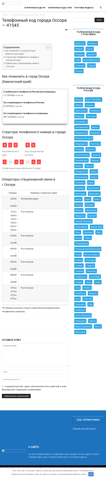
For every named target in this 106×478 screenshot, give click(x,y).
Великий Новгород (83, 138)
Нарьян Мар (96, 227)
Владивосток (81, 133)
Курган (78, 199)
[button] (100, 7)
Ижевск (78, 166)
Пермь (88, 238)
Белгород (91, 116)
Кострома (79, 188)
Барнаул (79, 116)
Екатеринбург (81, 160)
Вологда (79, 149)
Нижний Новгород (83, 221)
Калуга (94, 177)
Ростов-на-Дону (91, 254)
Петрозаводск (81, 243)
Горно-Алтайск (82, 155)
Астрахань (95, 110)
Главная (5, 15)
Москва (78, 99)
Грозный (96, 155)
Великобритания (91, 60)
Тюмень (87, 288)
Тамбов (78, 282)
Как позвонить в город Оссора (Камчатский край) (20, 52)
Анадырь (90, 105)
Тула (77, 288)
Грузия (90, 49)
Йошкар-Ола (81, 171)
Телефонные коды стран (60, 8)
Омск (77, 232)
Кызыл (97, 199)
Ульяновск (80, 304)
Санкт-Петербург (93, 99)
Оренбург (88, 232)
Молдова (79, 54)
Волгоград (95, 144)
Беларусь (92, 43)
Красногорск (93, 188)
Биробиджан (81, 122)
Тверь (88, 282)
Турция (91, 65)
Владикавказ (81, 144)
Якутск (98, 326)
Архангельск (81, 110)
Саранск (90, 265)
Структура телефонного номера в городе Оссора (22, 58)
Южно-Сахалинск (83, 326)
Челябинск (80, 293)
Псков (78, 254)
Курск (87, 199)
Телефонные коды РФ (34, 8)
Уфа (90, 304)
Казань (94, 171)
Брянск (95, 127)
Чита (77, 299)
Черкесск (93, 293)
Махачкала (91, 210)
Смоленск (91, 271)
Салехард (90, 260)
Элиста (92, 321)
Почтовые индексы (83, 8)
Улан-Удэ (88, 299)
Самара (79, 265)
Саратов (79, 271)
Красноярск (94, 194)
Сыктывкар (95, 277)
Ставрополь (80, 277)
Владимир (95, 133)
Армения (91, 54)
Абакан (78, 105)
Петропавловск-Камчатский (87, 249)
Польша (79, 71)
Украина (79, 49)
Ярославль (80, 332)
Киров (91, 182)
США (77, 60)
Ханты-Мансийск (83, 315)
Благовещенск (81, 127)
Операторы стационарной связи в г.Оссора (22, 65)
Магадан (90, 205)
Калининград (81, 177)
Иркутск (89, 166)
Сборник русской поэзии (84, 428)
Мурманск (79, 216)
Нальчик (92, 216)
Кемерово (79, 182)
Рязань (78, 260)
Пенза (78, 238)
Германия (79, 65)
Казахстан (79, 43)
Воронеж (91, 149)
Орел (98, 232)
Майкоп (78, 210)
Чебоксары (80, 321)
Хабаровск (80, 310)
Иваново (95, 160)
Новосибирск (81, 227)
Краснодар (80, 194)
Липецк (78, 205)
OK (91, 474)
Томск (97, 282)
